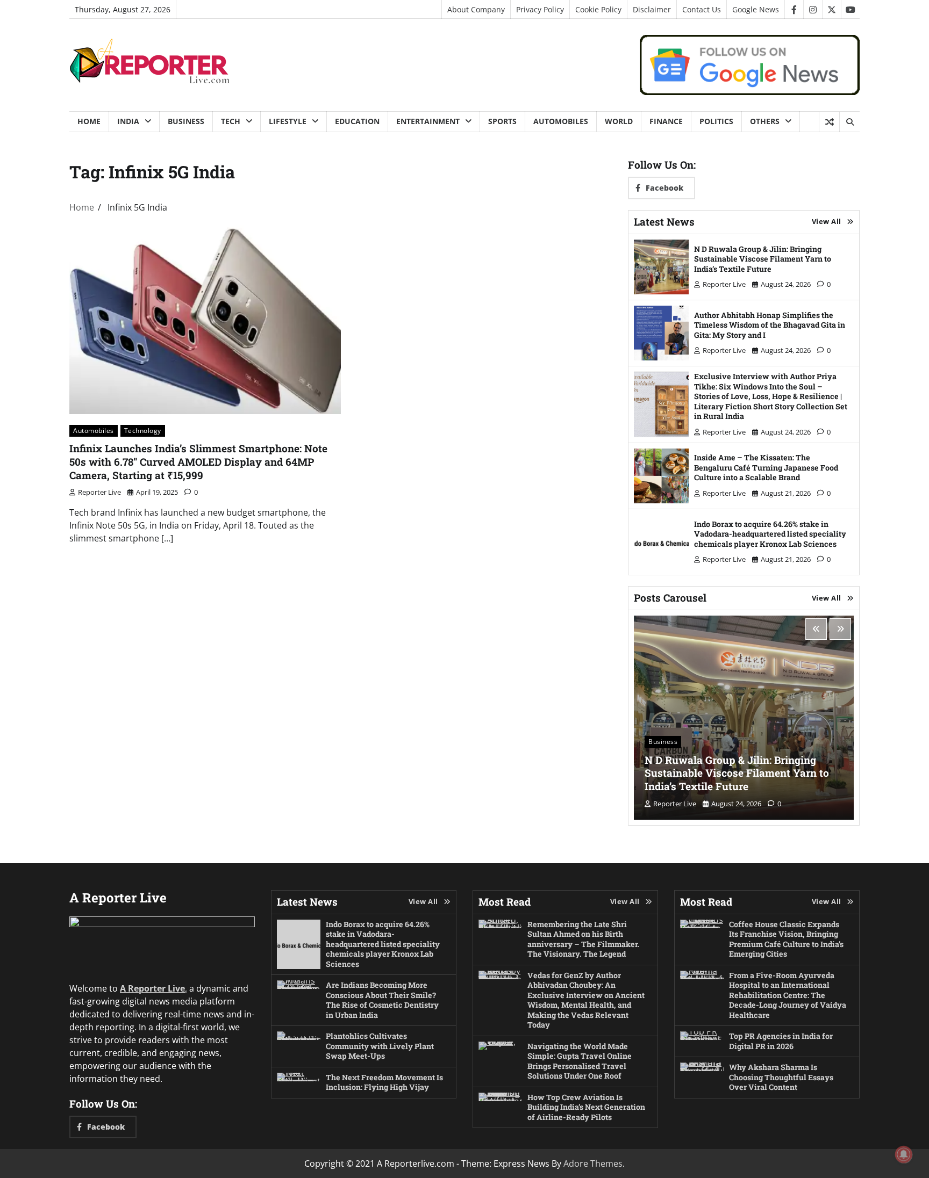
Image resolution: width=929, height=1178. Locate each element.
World (619, 121)
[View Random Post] (829, 122)
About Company (476, 9)
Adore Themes (593, 1163)
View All (826, 221)
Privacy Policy (540, 9)
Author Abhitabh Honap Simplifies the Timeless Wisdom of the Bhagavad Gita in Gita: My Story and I (769, 325)
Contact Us (701, 9)
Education (357, 121)
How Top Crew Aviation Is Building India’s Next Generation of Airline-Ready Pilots (586, 1107)
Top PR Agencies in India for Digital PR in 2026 (781, 1041)
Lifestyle (287, 121)
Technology (142, 430)
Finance (666, 121)
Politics (716, 121)
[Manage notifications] (903, 1154)
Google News (755, 9)
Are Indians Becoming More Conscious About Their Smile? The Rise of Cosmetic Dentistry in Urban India (382, 1000)
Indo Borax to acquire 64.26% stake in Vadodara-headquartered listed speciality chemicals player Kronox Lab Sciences (770, 534)
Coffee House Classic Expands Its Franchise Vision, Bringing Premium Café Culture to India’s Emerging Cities (786, 939)
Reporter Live (99, 492)
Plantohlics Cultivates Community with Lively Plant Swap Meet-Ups (380, 1046)
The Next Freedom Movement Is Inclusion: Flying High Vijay (384, 1082)
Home (89, 121)
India (128, 121)
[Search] (849, 122)
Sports (502, 121)
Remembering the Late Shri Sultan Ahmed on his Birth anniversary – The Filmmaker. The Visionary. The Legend (583, 939)
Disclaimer (652, 9)
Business (186, 121)
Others (765, 121)
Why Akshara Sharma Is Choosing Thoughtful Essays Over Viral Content (781, 1077)
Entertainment (428, 121)
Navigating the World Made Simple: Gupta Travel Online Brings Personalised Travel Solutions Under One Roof (579, 1061)
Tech (230, 121)
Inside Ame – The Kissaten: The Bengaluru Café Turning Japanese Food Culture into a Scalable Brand (766, 467)
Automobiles (560, 121)
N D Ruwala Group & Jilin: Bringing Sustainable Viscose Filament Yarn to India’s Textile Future (762, 259)
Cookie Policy (598, 9)
